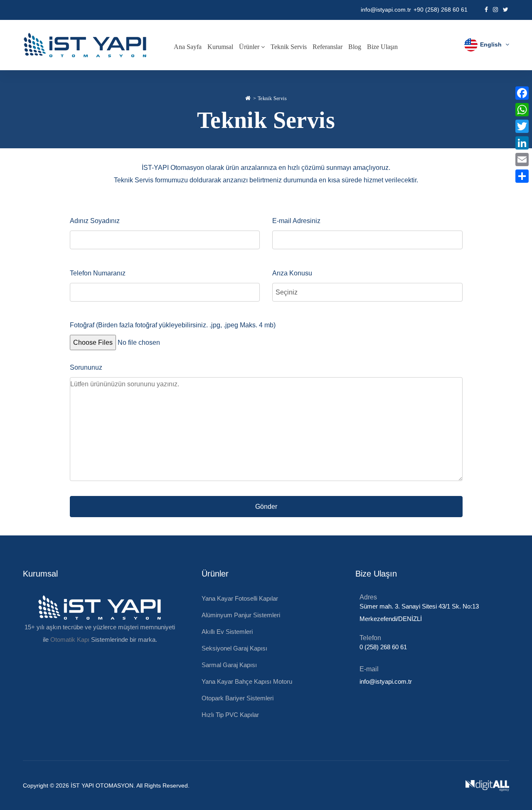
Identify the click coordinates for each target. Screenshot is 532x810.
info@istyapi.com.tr (386, 9)
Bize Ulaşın (382, 46)
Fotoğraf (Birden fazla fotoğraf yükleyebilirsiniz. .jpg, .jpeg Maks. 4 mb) (173, 325)
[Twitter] (522, 126)
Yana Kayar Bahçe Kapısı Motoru (247, 681)
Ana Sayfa (188, 46)
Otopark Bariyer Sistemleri (237, 698)
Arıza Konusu (292, 273)
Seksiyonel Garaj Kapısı (234, 648)
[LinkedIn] (522, 143)
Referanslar (327, 46)
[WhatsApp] (522, 109)
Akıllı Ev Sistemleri (227, 631)
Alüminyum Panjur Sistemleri (241, 615)
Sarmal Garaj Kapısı (229, 664)
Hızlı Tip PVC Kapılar (230, 714)
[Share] (522, 176)
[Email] (522, 159)
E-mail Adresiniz (296, 220)
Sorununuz (86, 367)
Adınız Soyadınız (95, 220)
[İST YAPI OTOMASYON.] (248, 97)
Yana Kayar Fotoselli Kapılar (240, 598)
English (490, 44)
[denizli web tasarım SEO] (487, 785)
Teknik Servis (289, 46)
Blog (354, 46)
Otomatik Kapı (69, 639)
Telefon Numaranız (98, 273)
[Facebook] (522, 93)
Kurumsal (220, 46)
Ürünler (250, 46)
